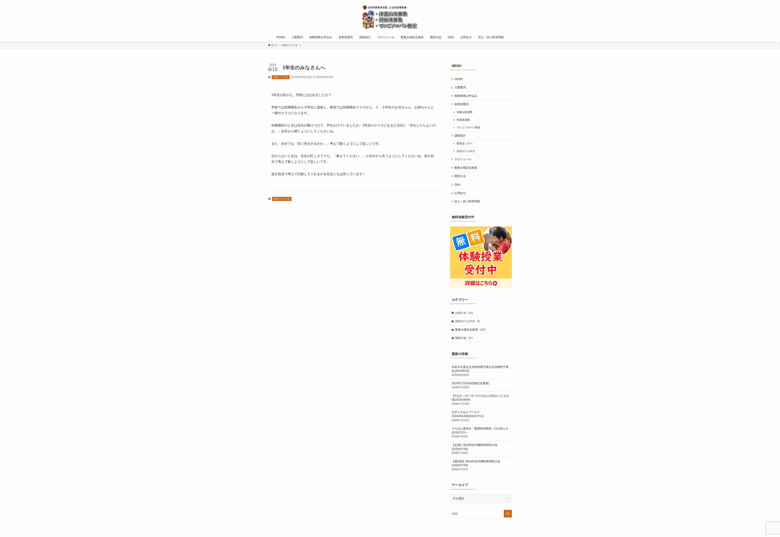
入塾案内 (460, 87)
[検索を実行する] (508, 514)
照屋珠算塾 (463, 120)
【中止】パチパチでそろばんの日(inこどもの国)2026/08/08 (480, 399)
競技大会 (460, 176)
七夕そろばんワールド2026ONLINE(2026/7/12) (468, 416)
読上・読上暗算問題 (467, 201)
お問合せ (460, 193)
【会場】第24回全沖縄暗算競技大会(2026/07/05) (474, 448)
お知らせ (464, 312)
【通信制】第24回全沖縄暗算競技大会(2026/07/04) (476, 465)
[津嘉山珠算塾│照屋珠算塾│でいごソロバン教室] (390, 17)
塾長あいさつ (464, 143)
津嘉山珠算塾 (464, 112)
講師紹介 (460, 135)
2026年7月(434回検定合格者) (470, 385)
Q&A (457, 184)
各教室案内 (461, 104)
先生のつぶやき (280, 77)
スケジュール (462, 159)
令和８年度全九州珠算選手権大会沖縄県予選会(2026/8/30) (480, 370)
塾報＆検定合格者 (465, 167)
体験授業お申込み (465, 95)
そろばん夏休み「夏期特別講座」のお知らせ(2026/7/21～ (480, 432)
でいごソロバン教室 (468, 127)
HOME (458, 79)
